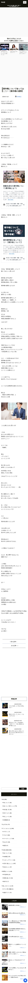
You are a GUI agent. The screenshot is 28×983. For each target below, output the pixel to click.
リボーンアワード (8, 860)
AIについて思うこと (9, 806)
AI (3, 799)
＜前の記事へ (13, 641)
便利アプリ (6, 892)
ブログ (5, 835)
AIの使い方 (6, 809)
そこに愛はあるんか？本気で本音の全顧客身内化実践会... (17, 921)
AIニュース (6, 816)
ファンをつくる (7, 828)
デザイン (6, 831)
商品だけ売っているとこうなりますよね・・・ (16, 714)
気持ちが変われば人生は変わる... (17, 913)
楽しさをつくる (7, 886)
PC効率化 (6, 874)
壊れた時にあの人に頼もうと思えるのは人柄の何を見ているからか (16, 732)
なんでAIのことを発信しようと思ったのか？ (23, 52)
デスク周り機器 (8, 889)
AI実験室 (6, 820)
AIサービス (6, 813)
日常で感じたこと (8, 863)
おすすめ (5, 824)
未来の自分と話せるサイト (13, 52)
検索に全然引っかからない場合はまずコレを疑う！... (17, 953)
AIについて (6, 802)
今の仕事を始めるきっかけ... (16, 936)
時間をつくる (6, 871)
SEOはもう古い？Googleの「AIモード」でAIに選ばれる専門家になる (16, 724)
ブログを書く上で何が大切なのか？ (16, 706)
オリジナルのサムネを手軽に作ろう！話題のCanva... (17, 976)
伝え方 (5, 842)
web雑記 (19, 96)
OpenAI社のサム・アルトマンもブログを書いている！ (4, 53)
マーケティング (8, 838)
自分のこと (6, 867)
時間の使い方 (7, 878)
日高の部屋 (6, 850)
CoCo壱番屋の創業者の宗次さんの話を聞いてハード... (17, 929)
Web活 (3, 2)
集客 (5, 845)
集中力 (5, 881)
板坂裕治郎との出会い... (15, 905)
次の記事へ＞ (15, 645)
